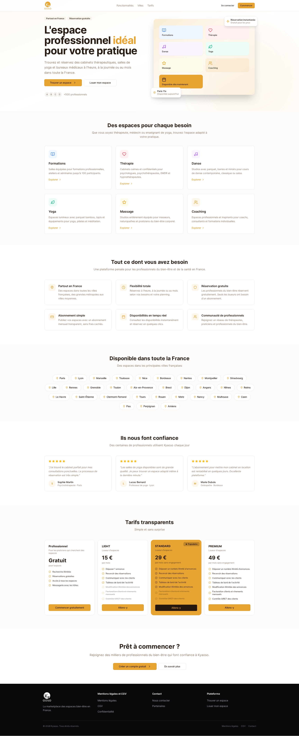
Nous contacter (161, 700)
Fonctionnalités (125, 5)
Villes (140, 5)
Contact (252, 726)
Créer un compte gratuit (132, 666)
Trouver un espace (60, 82)
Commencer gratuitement (69, 607)
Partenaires (158, 706)
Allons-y (123, 607)
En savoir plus (172, 666)
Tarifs (150, 5)
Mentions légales (107, 700)
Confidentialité (106, 711)
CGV (100, 706)
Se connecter (227, 5)
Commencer (246, 5)
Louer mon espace (100, 82)
